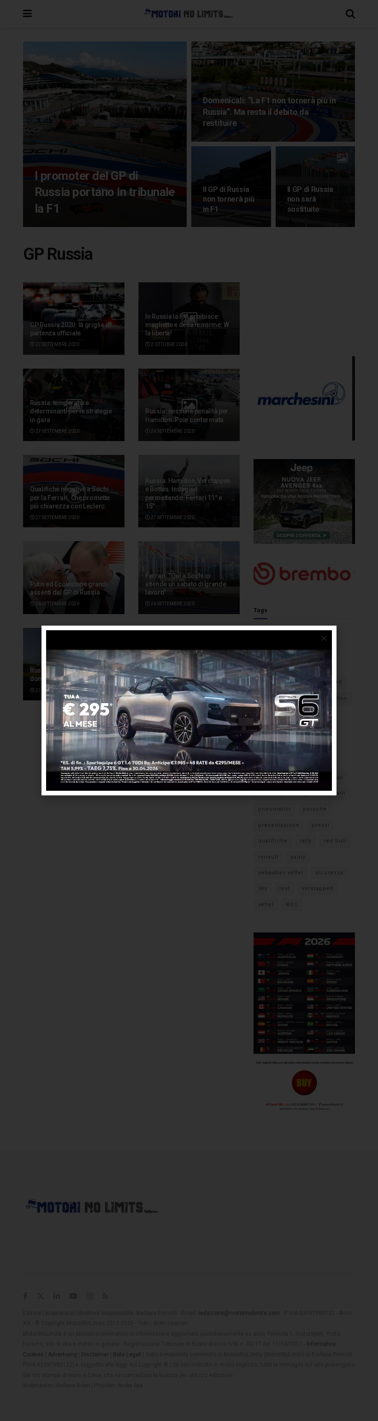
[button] (323, 638)
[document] (189, 710)
